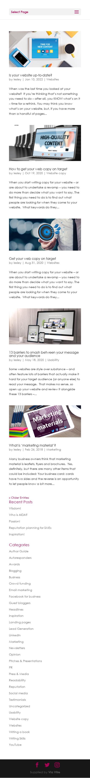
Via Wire (54, 772)
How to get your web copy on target (38, 169)
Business (14, 577)
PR (11, 667)
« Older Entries (19, 497)
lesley (17, 79)
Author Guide (18, 551)
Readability (17, 680)
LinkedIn (15, 635)
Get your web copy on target (32, 258)
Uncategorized (19, 706)
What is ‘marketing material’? (32, 445)
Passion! (14, 521)
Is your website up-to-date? (30, 75)
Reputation (17, 686)
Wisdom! (15, 508)
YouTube (15, 744)
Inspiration (16, 615)
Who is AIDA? (18, 515)
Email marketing (20, 590)
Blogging (15, 570)
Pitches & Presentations (25, 661)
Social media (18, 693)
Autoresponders (20, 557)
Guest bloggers (19, 603)
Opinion (15, 654)
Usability (53, 360)
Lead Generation (21, 628)
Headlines (16, 609)
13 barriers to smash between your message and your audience (44, 354)
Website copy (56, 173)
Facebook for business (24, 596)
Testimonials (17, 699)
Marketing (53, 449)
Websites (52, 79)
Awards (14, 564)
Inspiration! (16, 534)
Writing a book (19, 732)
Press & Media (19, 674)
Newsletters (17, 648)
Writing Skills (17, 738)
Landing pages (20, 622)
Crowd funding (20, 583)
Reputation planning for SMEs (30, 527)
